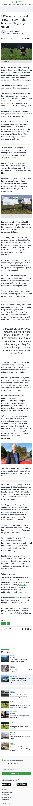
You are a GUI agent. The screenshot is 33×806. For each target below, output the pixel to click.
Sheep (19, 4)
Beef (10, 4)
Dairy (14, 4)
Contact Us (4, 789)
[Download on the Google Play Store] (23, 784)
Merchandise (5, 799)
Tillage (24, 4)
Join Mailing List (16, 773)
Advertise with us (6, 797)
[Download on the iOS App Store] (8, 784)
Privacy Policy (5, 794)
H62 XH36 (22, 585)
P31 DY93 (21, 592)
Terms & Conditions (7, 792)
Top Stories (4, 4)
